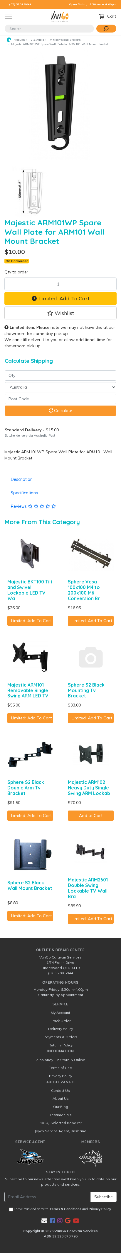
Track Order (60, 1021)
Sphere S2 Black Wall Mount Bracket (29, 885)
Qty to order (16, 272)
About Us (61, 1098)
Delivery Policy (60, 1028)
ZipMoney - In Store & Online (60, 1060)
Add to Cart (90, 815)
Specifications (24, 493)
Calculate (62, 410)
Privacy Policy (60, 1076)
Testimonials (61, 1115)
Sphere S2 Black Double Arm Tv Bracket (25, 787)
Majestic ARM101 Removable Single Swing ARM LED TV (27, 690)
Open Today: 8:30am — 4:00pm (93, 4)
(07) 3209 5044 (20, 4)
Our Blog (60, 1106)
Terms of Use (60, 1067)
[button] (60, 313)
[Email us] (44, 1220)
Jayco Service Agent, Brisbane (60, 1131)
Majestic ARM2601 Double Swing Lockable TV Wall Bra (88, 888)
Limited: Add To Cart (63, 298)
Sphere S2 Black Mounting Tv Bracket (86, 690)
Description (22, 479)
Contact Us (60, 1090)
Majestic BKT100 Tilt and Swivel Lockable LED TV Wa (30, 590)
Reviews (19, 506)
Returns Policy (60, 1045)
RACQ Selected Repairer (60, 1123)
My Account (60, 1012)
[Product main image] (60, 104)
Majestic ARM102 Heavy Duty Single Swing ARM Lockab (89, 787)
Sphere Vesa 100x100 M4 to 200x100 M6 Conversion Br (84, 590)
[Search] (106, 29)
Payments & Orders (61, 1037)
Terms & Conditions (65, 1209)
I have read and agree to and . (62, 1209)
